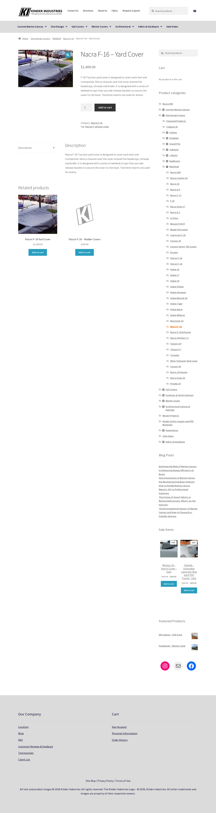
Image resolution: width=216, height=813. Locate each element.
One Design (57, 26)
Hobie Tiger (176, 303)
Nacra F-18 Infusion (180, 332)
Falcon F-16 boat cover (97, 126)
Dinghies (174, 138)
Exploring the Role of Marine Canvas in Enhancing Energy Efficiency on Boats (177, 470)
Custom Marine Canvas (30, 26)
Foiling (173, 132)
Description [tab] (25, 147)
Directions (88, 10)
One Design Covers (40, 38)
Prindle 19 (175, 383)
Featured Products (176, 121)
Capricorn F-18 (177, 235)
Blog (21, 733)
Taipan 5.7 (175, 349)
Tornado (174, 355)
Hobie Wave (176, 309)
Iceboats (174, 149)
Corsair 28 (175, 366)
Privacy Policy (105, 780)
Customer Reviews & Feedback (35, 746)
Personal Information (124, 733)
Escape (174, 252)
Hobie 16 (174, 269)
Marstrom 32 (176, 320)
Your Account (119, 727)
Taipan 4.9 (175, 343)
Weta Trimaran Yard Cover (183, 360)
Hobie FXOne (177, 286)
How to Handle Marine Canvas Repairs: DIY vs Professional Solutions (174, 489)
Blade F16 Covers (179, 229)
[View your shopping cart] (195, 11)
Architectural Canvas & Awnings (178, 408)
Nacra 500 (168, 103)
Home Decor (172, 430)
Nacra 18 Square (178, 372)
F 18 (172, 200)
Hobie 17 (174, 275)
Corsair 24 (175, 240)
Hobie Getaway (178, 292)
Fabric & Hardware (148, 26)
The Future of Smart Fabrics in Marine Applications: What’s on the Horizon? (177, 501)
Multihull (57, 38)
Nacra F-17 (175, 195)
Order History (120, 740)
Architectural (123, 26)
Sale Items (172, 26)
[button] (68, 55)
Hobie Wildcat (177, 315)
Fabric (115, 10)
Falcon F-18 (176, 263)
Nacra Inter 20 (177, 377)
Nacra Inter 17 (177, 206)
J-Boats (173, 155)
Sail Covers (78, 26)
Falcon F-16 (176, 258)
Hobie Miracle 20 (178, 298)
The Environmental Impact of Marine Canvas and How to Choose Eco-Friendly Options (178, 512)
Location (23, 727)
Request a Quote (131, 10)
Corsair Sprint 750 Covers (183, 246)
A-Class (174, 218)
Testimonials (26, 753)
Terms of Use (122, 780)
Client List (24, 759)
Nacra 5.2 (175, 212)
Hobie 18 (174, 280)
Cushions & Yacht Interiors (180, 395)
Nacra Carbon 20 (178, 178)
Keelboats (174, 161)
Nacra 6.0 (175, 189)
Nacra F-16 (68, 38)
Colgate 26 (172, 126)
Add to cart (105, 107)
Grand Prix (174, 143)
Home (25, 38)
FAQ (20, 740)
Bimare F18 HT (177, 223)
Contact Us (73, 10)
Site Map (91, 780)
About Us (102, 10)
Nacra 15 (174, 183)
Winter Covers (100, 26)
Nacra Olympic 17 (179, 337)
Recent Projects (171, 415)
